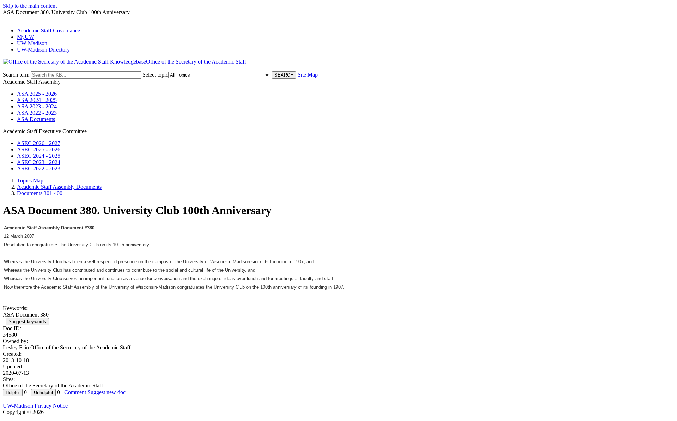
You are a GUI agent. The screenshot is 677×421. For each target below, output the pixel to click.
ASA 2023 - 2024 (37, 106)
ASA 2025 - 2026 (37, 94)
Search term (16, 75)
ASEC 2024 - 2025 (38, 156)
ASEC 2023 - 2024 (38, 162)
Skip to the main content (30, 6)
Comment (75, 392)
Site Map (308, 75)
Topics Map (30, 181)
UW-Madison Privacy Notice (35, 406)
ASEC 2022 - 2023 (38, 169)
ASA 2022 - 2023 (37, 113)
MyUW (25, 37)
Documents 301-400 (39, 193)
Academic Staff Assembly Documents (59, 187)
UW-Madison (32, 43)
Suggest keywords (27, 321)
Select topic (155, 75)
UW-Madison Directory (43, 50)
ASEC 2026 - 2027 (38, 143)
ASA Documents (36, 119)
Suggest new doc (106, 392)
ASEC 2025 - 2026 (38, 149)
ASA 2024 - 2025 (37, 100)
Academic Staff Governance (48, 31)
